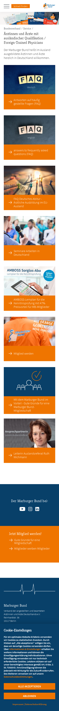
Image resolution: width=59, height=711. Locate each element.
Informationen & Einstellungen (25, 649)
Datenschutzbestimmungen (18, 676)
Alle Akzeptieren (29, 686)
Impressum (18, 704)
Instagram (30, 508)
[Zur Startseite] (49, 7)
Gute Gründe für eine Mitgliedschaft (27, 541)
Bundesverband (12, 28)
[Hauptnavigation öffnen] (7, 6)
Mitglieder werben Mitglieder (32, 548)
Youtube (22, 508)
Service (27, 28)
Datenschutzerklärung (36, 704)
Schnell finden (20, 6)
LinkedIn (37, 508)
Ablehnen (29, 696)
